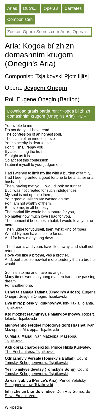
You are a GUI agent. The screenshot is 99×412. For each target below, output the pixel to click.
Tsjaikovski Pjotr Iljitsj (62, 76)
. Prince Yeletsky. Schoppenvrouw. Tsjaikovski (46, 382)
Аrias (12, 8)
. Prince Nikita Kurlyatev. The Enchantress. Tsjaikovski (48, 349)
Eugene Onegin (36, 99)
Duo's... (30, 8)
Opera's (50, 8)
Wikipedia (13, 407)
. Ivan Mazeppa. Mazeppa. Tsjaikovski (49, 327)
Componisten (20, 19)
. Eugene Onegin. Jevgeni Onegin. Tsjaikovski (50, 294)
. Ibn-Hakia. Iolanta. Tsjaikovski (49, 305)
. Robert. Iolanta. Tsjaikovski (50, 316)
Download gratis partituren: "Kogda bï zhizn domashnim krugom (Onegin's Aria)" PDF (48, 114)
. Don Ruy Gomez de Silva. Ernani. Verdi (47, 393)
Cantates (73, 8)
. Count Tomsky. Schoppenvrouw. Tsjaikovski (46, 360)
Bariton (69, 99)
